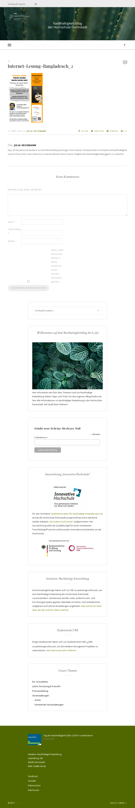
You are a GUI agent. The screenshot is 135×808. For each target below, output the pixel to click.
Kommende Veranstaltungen (49, 704)
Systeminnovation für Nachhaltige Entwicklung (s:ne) (77, 513)
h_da (18, 803)
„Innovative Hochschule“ (61, 521)
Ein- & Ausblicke (40, 681)
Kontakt (32, 780)
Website (11, 241)
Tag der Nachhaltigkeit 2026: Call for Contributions (68, 735)
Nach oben (118, 803)
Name (11, 221)
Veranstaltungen (40, 695)
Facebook (33, 776)
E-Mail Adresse (41, 437)
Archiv (38, 700)
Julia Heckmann (36, 131)
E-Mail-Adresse (14, 231)
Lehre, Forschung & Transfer (46, 686)
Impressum (33, 790)
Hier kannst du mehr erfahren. (61, 650)
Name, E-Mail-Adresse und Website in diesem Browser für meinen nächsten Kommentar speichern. (57, 266)
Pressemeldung (40, 690)
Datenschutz (34, 785)
